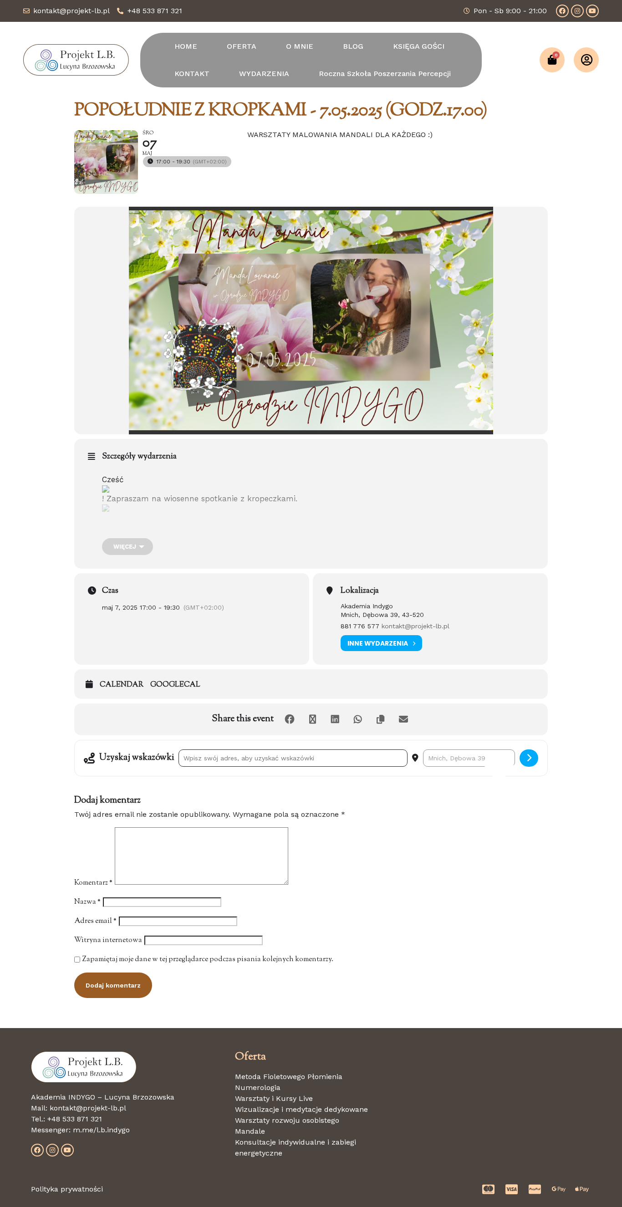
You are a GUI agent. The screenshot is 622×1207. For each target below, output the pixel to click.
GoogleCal (175, 685)
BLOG (353, 46)
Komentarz (93, 883)
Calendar (121, 685)
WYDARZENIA (264, 73)
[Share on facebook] (289, 719)
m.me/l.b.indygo (101, 1130)
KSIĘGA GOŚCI (418, 46)
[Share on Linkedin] (335, 719)
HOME (185, 46)
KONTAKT (191, 73)
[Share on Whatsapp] (358, 719)
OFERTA (241, 46)
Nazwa (87, 902)
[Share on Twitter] (312, 719)
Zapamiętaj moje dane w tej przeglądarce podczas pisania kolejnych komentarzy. (207, 959)
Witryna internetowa (108, 940)
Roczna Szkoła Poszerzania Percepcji (385, 73)
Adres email (95, 921)
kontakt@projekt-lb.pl (415, 626)
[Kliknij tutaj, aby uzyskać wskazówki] (529, 758)
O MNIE (299, 46)
